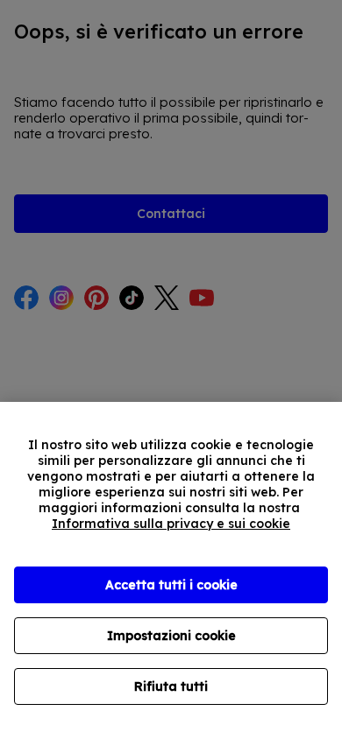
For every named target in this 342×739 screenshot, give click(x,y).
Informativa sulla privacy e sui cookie (171, 523)
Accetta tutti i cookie (171, 585)
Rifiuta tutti (171, 686)
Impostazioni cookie (171, 636)
